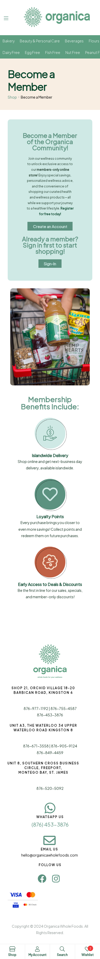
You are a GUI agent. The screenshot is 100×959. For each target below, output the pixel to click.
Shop (12, 97)
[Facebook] (42, 878)
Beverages (74, 41)
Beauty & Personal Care (40, 41)
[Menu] (10, 17)
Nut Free (72, 52)
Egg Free (32, 52)
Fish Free (52, 52)
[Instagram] (56, 878)
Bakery (9, 41)
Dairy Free (11, 52)
